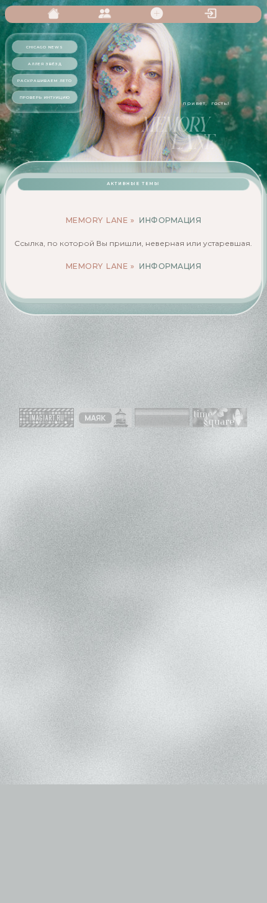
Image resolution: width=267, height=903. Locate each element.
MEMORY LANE (97, 220)
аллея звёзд (45, 63)
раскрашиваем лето (44, 80)
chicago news (44, 47)
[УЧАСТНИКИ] (107, 10)
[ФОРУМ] (55, 10)
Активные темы (133, 183)
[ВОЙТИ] (211, 10)
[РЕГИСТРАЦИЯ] (159, 10)
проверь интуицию (45, 97)
